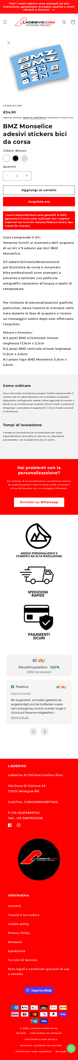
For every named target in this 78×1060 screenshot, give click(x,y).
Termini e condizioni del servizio (41, 1045)
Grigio (24, 158)
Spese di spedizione (34, 117)
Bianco (6, 158)
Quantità (9, 166)
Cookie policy (18, 924)
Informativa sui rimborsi (46, 1033)
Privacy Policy (19, 933)
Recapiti (61, 1051)
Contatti (14, 906)
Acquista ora (39, 202)
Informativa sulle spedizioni (34, 1051)
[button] (5, 22)
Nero (15, 158)
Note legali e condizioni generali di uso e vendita (39, 971)
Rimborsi (15, 942)
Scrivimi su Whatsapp (39, 502)
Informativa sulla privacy (41, 1039)
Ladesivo (36, 1028)
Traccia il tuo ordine (24, 915)
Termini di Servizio (22, 960)
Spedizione (17, 951)
